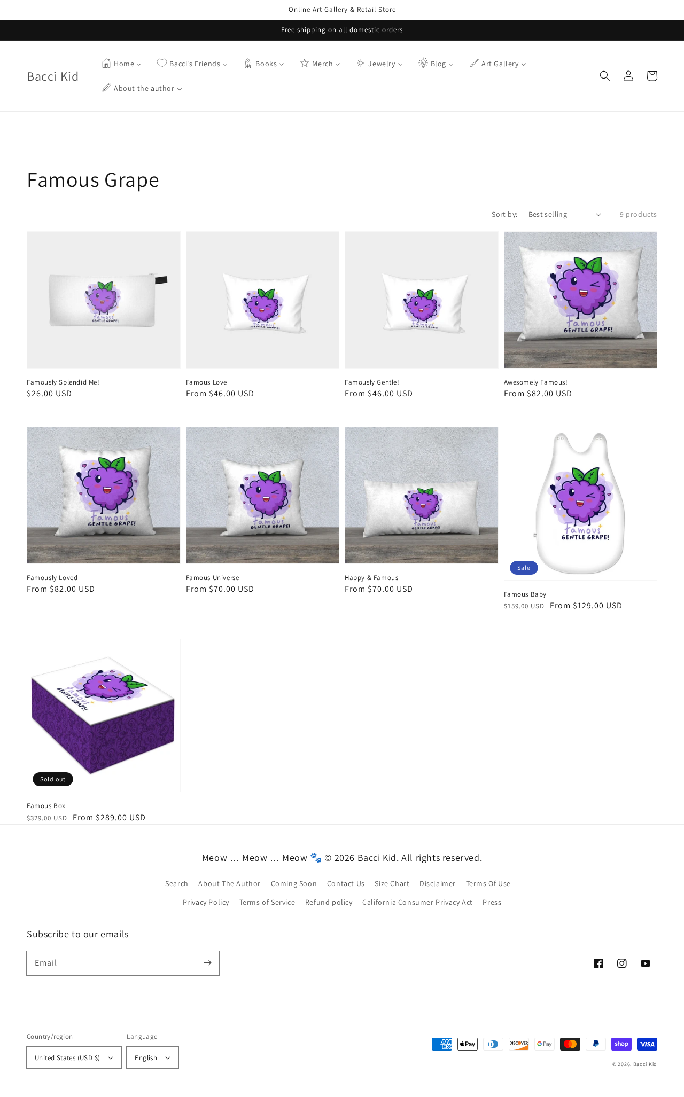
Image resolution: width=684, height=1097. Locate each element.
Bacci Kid (645, 1064)
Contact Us (346, 883)
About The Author (229, 883)
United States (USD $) (67, 1057)
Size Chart (392, 883)
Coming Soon (294, 883)
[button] (605, 76)
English (146, 1057)
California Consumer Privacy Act (417, 902)
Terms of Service (267, 902)
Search (177, 883)
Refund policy (329, 902)
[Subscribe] (207, 963)
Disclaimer (437, 883)
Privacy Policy (206, 902)
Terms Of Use (488, 883)
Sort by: (504, 214)
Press (492, 902)
